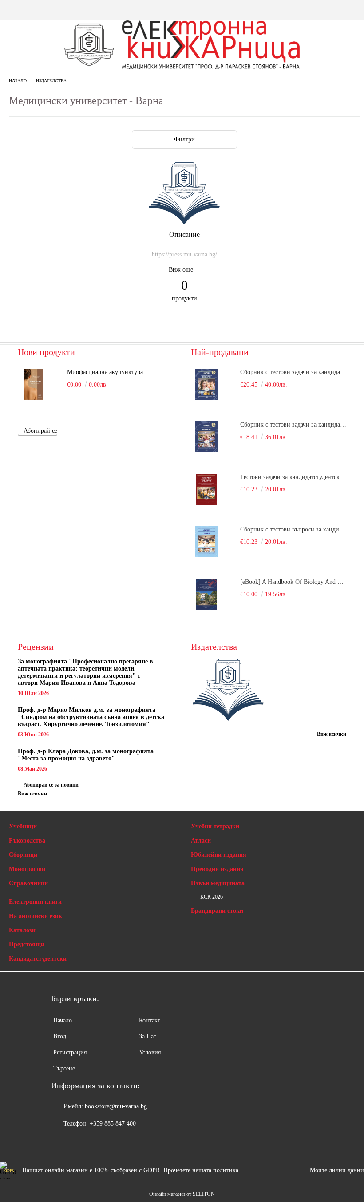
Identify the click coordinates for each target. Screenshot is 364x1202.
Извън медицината (218, 883)
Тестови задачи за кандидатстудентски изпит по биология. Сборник (293, 477)
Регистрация (70, 1052)
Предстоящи (26, 944)
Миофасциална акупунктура (105, 372)
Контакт (149, 1020)
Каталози (22, 930)
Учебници (23, 826)
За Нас (147, 1036)
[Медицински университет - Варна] (184, 222)
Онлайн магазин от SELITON (182, 1194)
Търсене (64, 1068)
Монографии (27, 869)
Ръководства (27, 840)
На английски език (35, 916)
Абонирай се (40, 430)
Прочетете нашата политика (200, 1170)
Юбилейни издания (218, 854)
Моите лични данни (337, 1170)
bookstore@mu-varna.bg (116, 1106)
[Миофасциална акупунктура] (33, 384)
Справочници (28, 883)
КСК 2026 (211, 897)
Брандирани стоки (217, 910)
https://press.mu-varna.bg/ (184, 254)
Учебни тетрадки (215, 826)
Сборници (23, 854)
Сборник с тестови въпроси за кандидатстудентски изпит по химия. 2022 (293, 529)
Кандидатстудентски (38, 958)
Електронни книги (35, 902)
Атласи (201, 840)
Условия (150, 1052)
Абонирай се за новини (51, 785)
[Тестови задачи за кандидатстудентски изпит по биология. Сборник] (206, 489)
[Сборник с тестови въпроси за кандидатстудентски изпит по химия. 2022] (206, 541)
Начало (18, 80)
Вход (59, 1036)
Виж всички (32, 794)
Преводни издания (217, 869)
